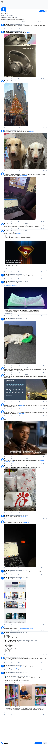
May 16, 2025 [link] (25, 223)
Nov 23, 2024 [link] (25, 521)
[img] (24, 4)
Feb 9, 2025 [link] (25, 367)
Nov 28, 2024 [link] (25, 515)
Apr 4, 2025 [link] (25, 230)
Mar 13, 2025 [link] (25, 318)
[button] (2, 2)
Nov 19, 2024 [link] (25, 570)
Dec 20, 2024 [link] (25, 374)
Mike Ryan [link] (6, 24)
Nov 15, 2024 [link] (25, 672)
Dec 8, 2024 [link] (25, 410)
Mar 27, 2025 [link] (25, 274)
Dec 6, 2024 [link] (25, 465)
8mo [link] (23, 24)
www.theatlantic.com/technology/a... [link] (12, 285)
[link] (4, 17)
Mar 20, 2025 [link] (25, 281)
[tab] (8, 21)
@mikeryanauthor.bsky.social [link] (15, 24)
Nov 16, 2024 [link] (25, 657)
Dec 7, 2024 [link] (25, 458)
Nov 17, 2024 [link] (25, 577)
